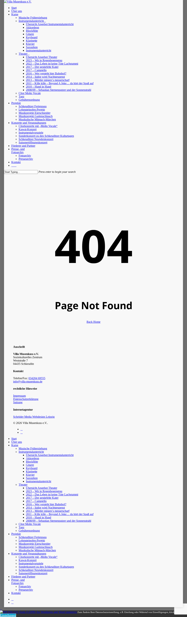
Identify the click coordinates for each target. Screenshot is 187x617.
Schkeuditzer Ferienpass (33, 537)
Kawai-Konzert (28, 560)
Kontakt (16, 593)
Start (14, 438)
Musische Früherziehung (33, 448)
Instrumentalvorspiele (31, 563)
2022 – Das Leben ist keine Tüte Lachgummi (52, 494)
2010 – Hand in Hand (38, 517)
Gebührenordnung (29, 530)
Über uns (16, 441)
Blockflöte (32, 461)
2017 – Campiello (36, 501)
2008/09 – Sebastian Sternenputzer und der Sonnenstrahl (58, 520)
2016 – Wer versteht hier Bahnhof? (46, 504)
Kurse (14, 445)
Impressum (19, 395)
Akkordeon (32, 458)
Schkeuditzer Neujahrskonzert (36, 570)
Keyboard (31, 468)
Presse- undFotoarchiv (18, 581)
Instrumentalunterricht (31, 451)
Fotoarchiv (25, 586)
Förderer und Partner (23, 576)
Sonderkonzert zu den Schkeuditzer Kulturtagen (46, 566)
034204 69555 (36, 378)
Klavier (30, 474)
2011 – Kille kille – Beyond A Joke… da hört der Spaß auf (60, 514)
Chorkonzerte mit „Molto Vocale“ (38, 556)
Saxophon (32, 478)
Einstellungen (8, 615)
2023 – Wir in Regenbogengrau (44, 491)
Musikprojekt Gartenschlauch (36, 547)
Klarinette (31, 471)
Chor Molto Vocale (30, 524)
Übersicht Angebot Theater (41, 487)
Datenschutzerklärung (25, 399)
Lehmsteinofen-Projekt (32, 540)
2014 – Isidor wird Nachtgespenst (45, 507)
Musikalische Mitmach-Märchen (37, 550)
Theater (23, 484)
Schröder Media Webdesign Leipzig (34, 416)
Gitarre (30, 464)
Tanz (21, 527)
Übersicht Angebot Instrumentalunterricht (50, 455)
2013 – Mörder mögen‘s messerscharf (47, 510)
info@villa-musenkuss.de (27, 381)
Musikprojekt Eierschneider (34, 543)
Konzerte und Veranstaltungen (28, 553)
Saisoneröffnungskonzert (33, 573)
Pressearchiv (26, 589)
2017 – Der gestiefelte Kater (42, 497)
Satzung (17, 402)
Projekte (16, 533)
